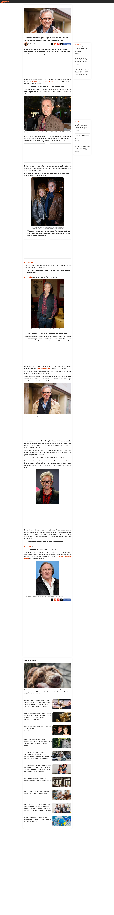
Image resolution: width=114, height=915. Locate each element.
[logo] (5, 2)
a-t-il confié (28, 277)
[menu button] (112, 2)
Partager (68, 44)
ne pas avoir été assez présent (43, 81)
